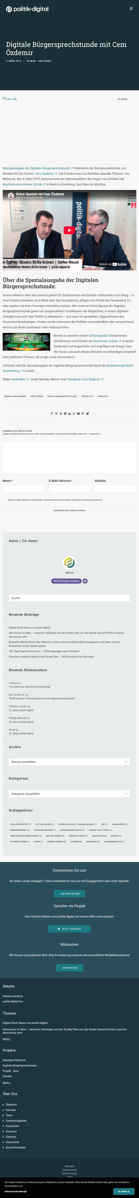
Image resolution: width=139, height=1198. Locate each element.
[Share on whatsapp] (74, 413)
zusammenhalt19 (114, 842)
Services (11, 1110)
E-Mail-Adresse (60, 480)
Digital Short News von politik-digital (25, 1022)
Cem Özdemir (44, 173)
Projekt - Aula (10, 1071)
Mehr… (7, 1039)
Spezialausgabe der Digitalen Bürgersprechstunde (36, 168)
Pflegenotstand (19, 842)
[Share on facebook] (52, 413)
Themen (9, 1013)
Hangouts (103, 396)
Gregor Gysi (87, 396)
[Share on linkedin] (69, 413)
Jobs (70, 1177)
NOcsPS (116, 836)
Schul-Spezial (98, 335)
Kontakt (69, 1166)
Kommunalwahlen (44, 830)
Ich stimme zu (124, 1191)
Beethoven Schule (106, 341)
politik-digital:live (13, 1001)
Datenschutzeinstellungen (16, 1191)
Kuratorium (12, 1126)
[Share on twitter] (56, 413)
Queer (38, 842)
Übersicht (11, 1104)
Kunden (7, 1076)
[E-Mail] (85, 581)
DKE (104, 824)
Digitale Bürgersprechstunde (62, 396)
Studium (76, 842)
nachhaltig (99, 836)
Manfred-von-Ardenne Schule (22, 184)
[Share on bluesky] (78, 413)
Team (9, 1115)
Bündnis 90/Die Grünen (15, 396)
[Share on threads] (61, 413)
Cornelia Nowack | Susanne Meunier (77, 824)
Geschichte (12, 1142)
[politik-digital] (27, 9)
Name (8, 480)
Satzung (11, 1136)
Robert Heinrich (56, 842)
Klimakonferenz (19, 830)
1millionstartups (20, 824)
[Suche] (69, 598)
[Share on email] (87, 413)
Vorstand (11, 1131)
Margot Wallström (100, 830)
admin (47, 61)
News (33, 61)
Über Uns (10, 1093)
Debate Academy (13, 996)
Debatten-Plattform (14, 1060)
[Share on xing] (83, 413)
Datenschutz (69, 1173)
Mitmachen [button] (70, 968)
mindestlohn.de (78, 836)
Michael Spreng (55, 836)
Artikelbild (18, 379)
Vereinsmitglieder (16, 1120)
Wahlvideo (93, 842)
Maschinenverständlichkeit (25, 836)
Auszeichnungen (16, 1147)
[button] (131, 8)
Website (100, 480)
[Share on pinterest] (65, 413)
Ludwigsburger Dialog (72, 830)
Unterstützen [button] (70, 893)
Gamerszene (119, 824)
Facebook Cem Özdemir (84, 379)
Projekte (9, 1050)
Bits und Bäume (45, 824)
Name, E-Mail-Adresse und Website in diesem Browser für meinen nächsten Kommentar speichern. (55, 500)
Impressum (69, 1169)
